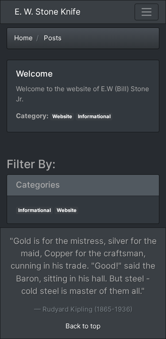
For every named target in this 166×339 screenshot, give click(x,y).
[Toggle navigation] (146, 12)
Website (62, 116)
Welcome (34, 74)
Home (23, 38)
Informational (94, 116)
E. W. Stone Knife (48, 12)
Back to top (83, 326)
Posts (53, 38)
